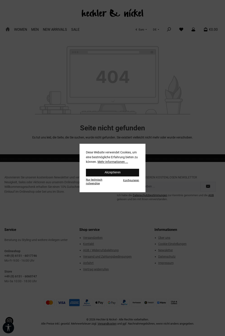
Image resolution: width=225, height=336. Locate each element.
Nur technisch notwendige (94, 181)
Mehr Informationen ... (113, 162)
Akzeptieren (113, 172)
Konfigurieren (131, 180)
